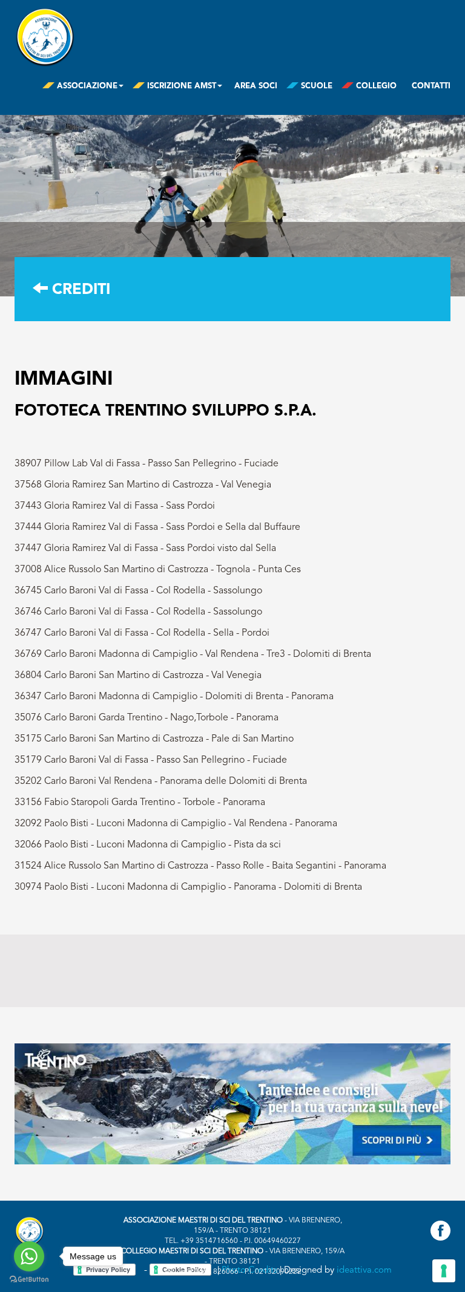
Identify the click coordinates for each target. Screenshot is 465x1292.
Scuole (315, 86)
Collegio (375, 86)
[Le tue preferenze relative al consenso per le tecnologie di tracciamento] (443, 1270)
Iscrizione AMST (180, 86)
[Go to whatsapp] (29, 1256)
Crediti (79, 290)
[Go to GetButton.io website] (29, 1280)
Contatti (431, 86)
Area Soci (255, 86)
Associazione (85, 86)
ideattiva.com (364, 1269)
